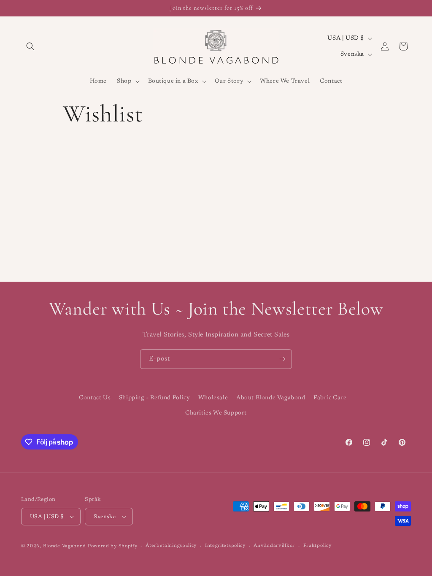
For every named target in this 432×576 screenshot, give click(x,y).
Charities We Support (216, 413)
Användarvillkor (274, 546)
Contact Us (95, 398)
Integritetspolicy (225, 546)
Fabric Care (330, 398)
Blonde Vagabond (64, 546)
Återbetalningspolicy (171, 546)
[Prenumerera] (282, 359)
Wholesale (213, 398)
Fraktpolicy (317, 546)
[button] (30, 46)
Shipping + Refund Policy (154, 398)
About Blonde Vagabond (270, 398)
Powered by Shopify (113, 546)
